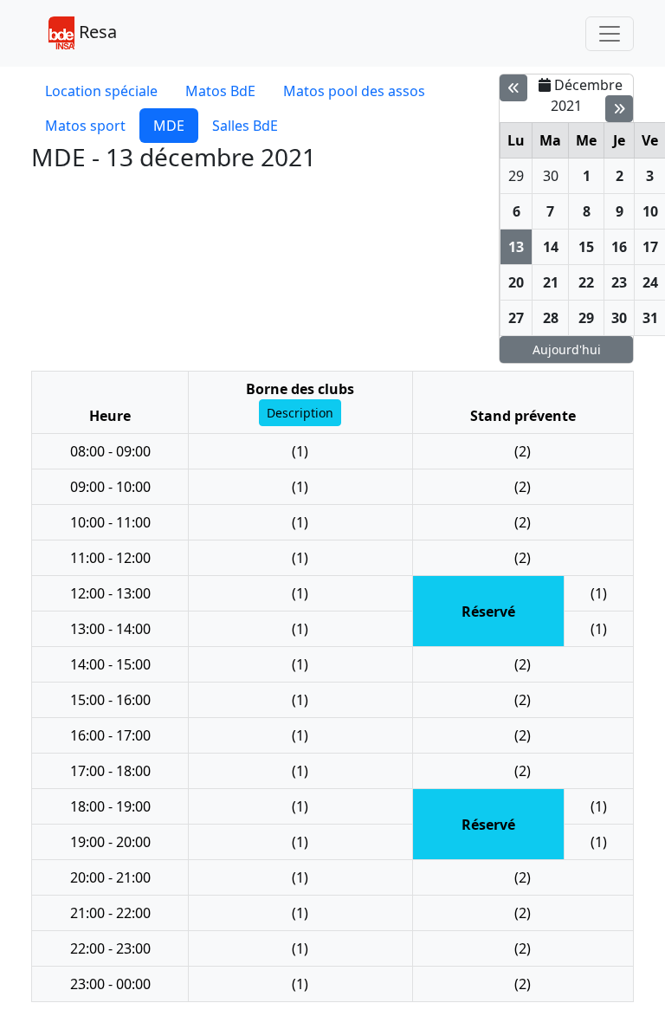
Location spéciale (101, 90)
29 (516, 175)
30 (550, 175)
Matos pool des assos (354, 90)
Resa (95, 31)
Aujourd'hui (567, 349)
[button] (300, 412)
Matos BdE (220, 90)
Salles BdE (245, 125)
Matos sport (85, 125)
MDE (168, 125)
